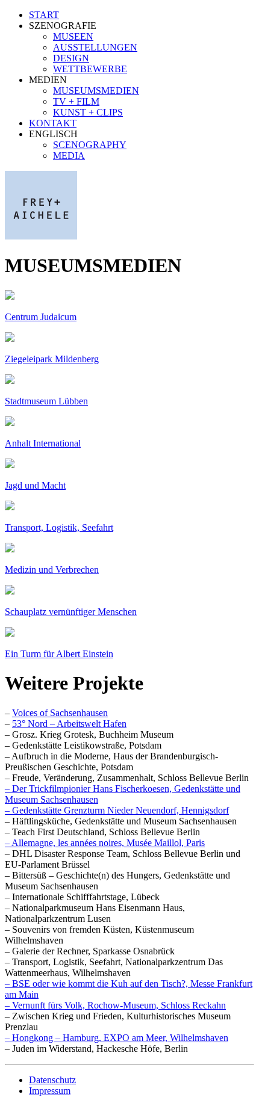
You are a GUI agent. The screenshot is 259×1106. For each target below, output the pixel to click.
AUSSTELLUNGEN (95, 47)
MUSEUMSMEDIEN (96, 90)
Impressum (49, 1091)
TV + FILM (76, 101)
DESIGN (71, 58)
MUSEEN (73, 36)
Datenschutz (52, 1080)
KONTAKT (52, 123)
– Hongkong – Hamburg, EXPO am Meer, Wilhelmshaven (116, 1038)
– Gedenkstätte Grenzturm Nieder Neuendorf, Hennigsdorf (117, 810)
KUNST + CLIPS (88, 112)
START (44, 15)
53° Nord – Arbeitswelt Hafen (69, 723)
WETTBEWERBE (90, 69)
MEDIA (69, 155)
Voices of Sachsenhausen (60, 713)
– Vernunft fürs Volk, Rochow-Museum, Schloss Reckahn (115, 1005)
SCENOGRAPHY (89, 145)
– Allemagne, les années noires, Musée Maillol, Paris (105, 843)
